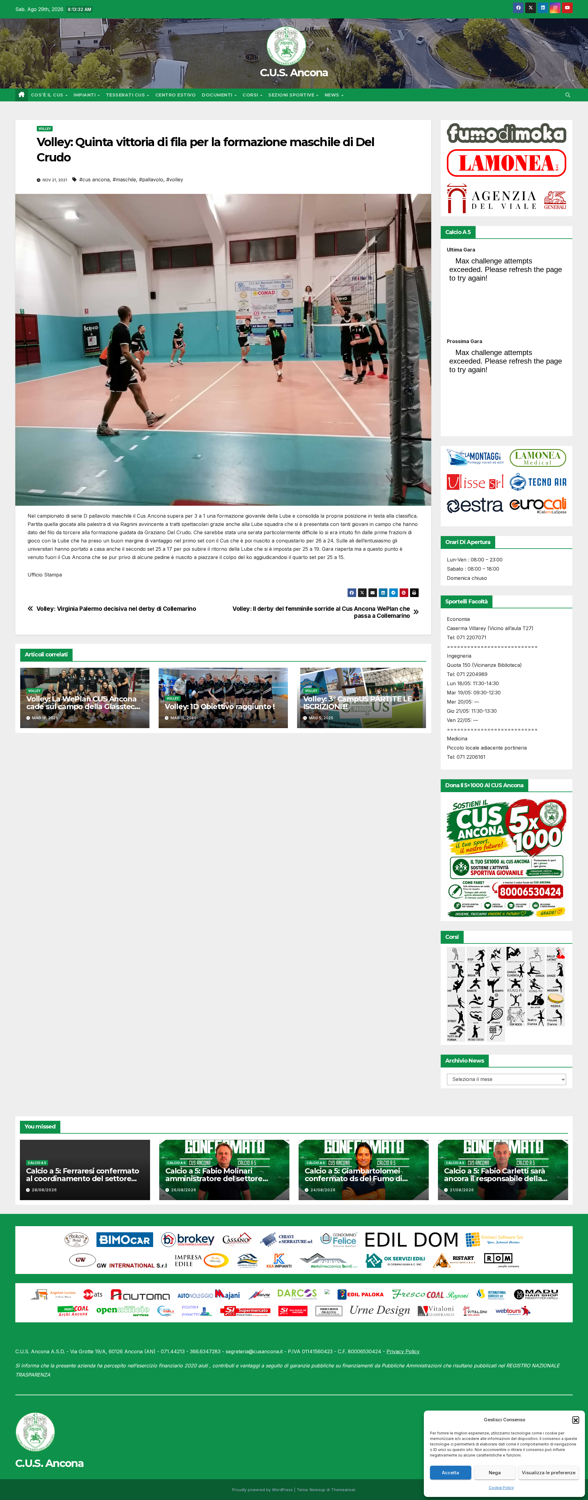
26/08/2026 (183, 1190)
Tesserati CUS (126, 95)
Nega (495, 1472)
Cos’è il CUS (48, 95)
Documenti (218, 95)
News (333, 95)
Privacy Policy (403, 1351)
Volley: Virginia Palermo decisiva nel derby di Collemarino (116, 608)
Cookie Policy (501, 1487)
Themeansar (343, 1489)
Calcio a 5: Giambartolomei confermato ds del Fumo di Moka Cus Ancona (353, 1178)
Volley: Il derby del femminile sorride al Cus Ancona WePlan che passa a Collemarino (321, 612)
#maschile (124, 179)
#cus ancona (94, 179)
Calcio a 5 (37, 1163)
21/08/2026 (462, 1190)
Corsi (251, 95)
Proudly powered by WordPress (263, 1489)
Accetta (450, 1472)
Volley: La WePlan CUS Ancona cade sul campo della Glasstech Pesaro (82, 706)
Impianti (85, 95)
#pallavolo (151, 179)
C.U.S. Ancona (294, 72)
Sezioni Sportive (292, 95)
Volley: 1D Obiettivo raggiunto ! (220, 706)
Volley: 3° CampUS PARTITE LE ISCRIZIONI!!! (357, 702)
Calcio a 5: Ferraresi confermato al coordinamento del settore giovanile (82, 1178)
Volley (45, 128)
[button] (576, 1420)
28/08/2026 (44, 1190)
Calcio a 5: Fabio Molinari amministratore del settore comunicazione (213, 1178)
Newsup (317, 1489)
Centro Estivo (175, 95)
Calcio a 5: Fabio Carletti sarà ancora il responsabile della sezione (494, 1178)
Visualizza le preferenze (548, 1472)
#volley (174, 179)
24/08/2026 (323, 1190)
